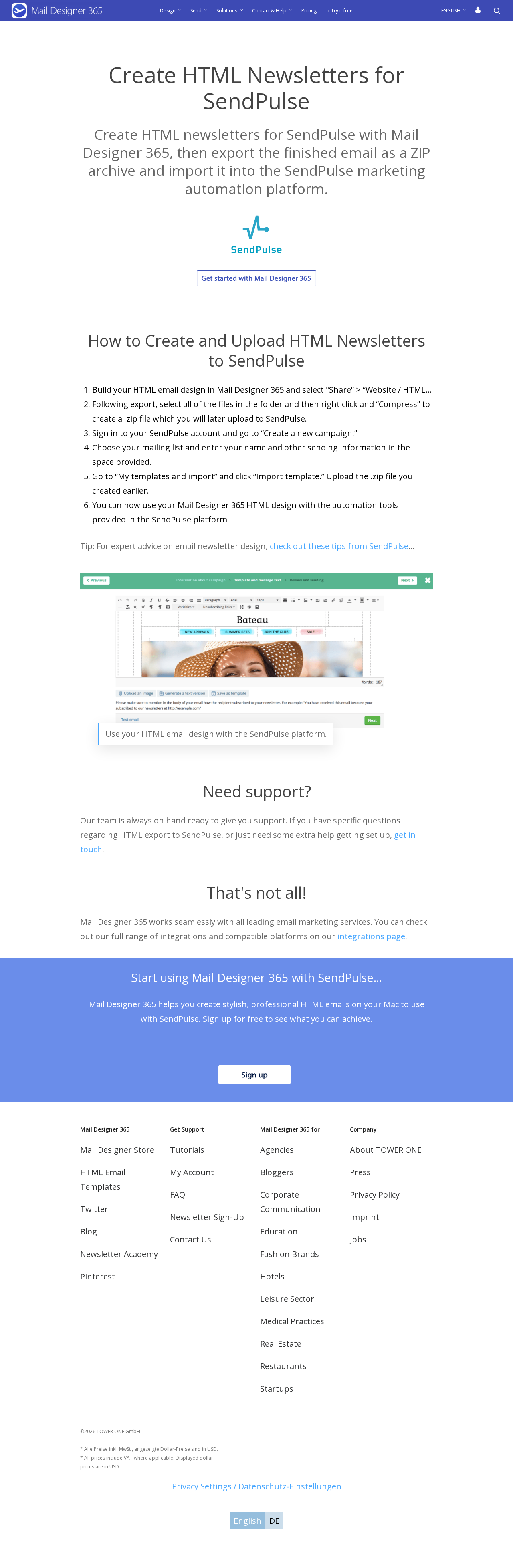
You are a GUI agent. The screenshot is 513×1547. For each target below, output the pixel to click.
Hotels (272, 1276)
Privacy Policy (375, 1194)
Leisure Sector (287, 1298)
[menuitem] (456, 10)
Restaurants (283, 1366)
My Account (192, 1172)
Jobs (358, 1239)
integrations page (371, 936)
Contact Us (190, 1239)
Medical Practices (292, 1321)
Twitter (94, 1209)
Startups (276, 1388)
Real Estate (280, 1343)
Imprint (364, 1217)
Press (360, 1172)
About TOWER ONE (386, 1149)
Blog (88, 1231)
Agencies (277, 1149)
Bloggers (277, 1172)
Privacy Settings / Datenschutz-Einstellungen (256, 1486)
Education (279, 1231)
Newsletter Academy (119, 1253)
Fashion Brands (289, 1253)
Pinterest (97, 1276)
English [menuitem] (247, 1520)
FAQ (177, 1194)
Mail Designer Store (117, 1149)
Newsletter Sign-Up (207, 1217)
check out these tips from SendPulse (339, 546)
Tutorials (187, 1149)
